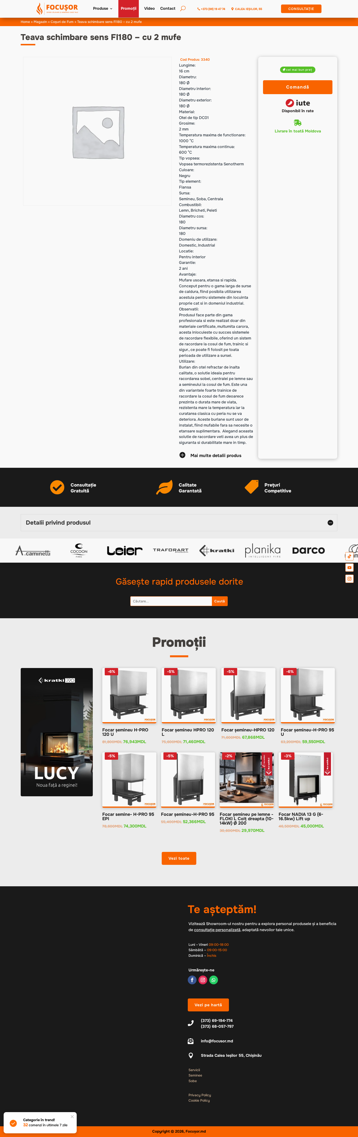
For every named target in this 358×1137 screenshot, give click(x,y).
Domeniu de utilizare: (198, 239)
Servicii (194, 1070)
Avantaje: (187, 274)
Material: (187, 111)
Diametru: (188, 77)
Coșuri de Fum (62, 22)
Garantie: (187, 262)
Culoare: (186, 169)
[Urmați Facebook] (192, 980)
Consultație (301, 9)
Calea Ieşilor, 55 (248, 9)
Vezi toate (179, 858)
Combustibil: (190, 204)
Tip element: (190, 181)
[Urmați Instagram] (202, 980)
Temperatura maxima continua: (207, 146)
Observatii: (189, 309)
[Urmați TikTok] (349, 556)
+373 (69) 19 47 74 (213, 9)
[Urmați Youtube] (349, 567)
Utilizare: (187, 361)
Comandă (297, 87)
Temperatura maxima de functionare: (212, 135)
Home (25, 22)
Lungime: (187, 65)
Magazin (40, 22)
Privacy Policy (199, 1095)
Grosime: (187, 123)
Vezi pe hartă (208, 1004)
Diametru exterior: (195, 100)
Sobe (192, 1081)
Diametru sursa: (193, 227)
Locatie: (186, 251)
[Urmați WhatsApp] (213, 980)
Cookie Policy (199, 1100)
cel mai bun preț (299, 70)
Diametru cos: (191, 216)
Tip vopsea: (189, 158)
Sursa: (184, 193)
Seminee (195, 1075)
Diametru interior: (195, 88)
